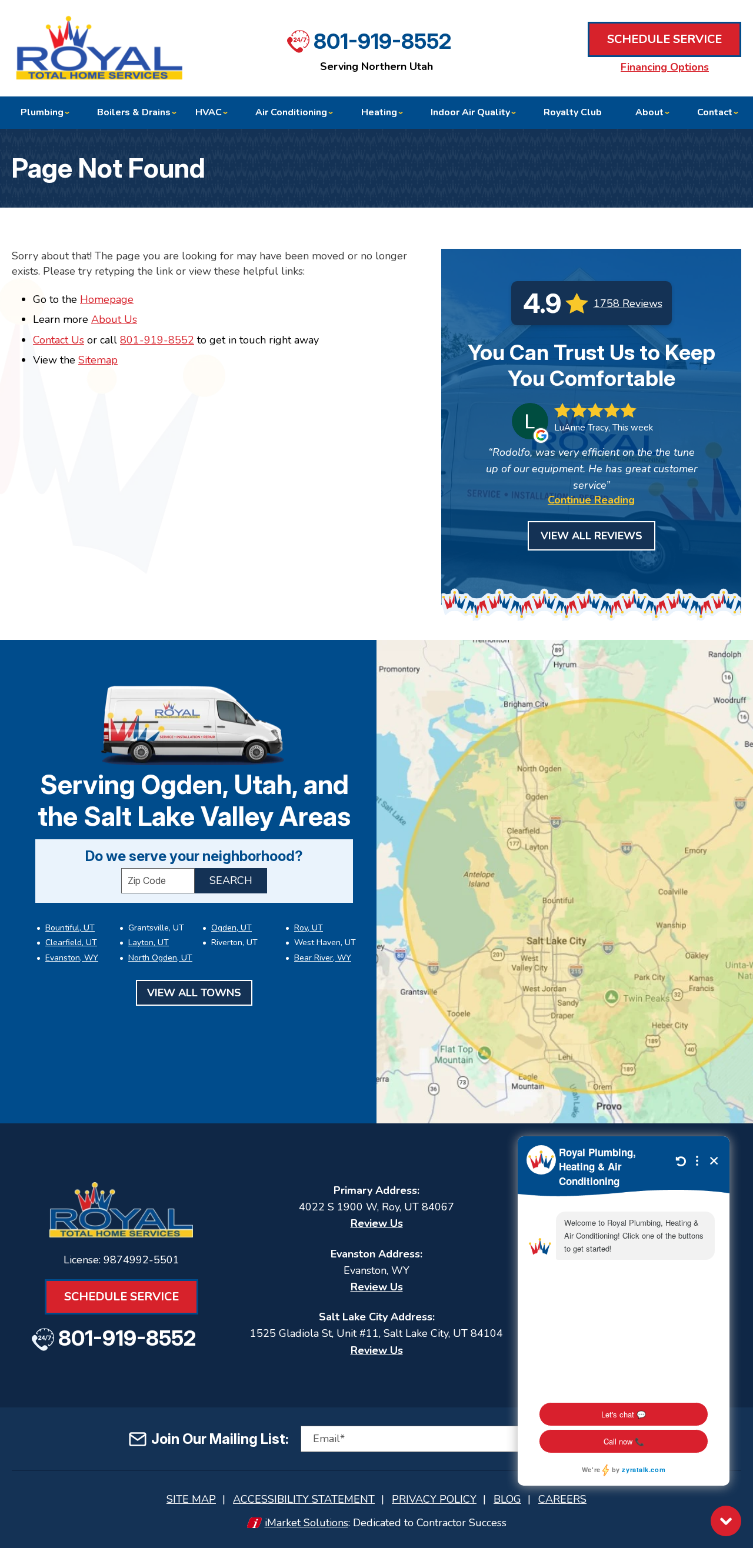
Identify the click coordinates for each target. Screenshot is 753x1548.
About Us (114, 319)
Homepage (107, 299)
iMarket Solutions (306, 1523)
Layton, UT (148, 942)
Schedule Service (664, 39)
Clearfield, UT (71, 942)
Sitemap (98, 360)
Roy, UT (308, 927)
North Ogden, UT (160, 957)
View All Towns (194, 993)
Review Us (377, 1223)
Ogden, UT (231, 927)
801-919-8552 (382, 41)
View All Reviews (591, 536)
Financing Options (665, 67)
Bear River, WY (322, 957)
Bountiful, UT (70, 927)
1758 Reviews (628, 303)
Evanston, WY (71, 957)
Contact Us (58, 340)
